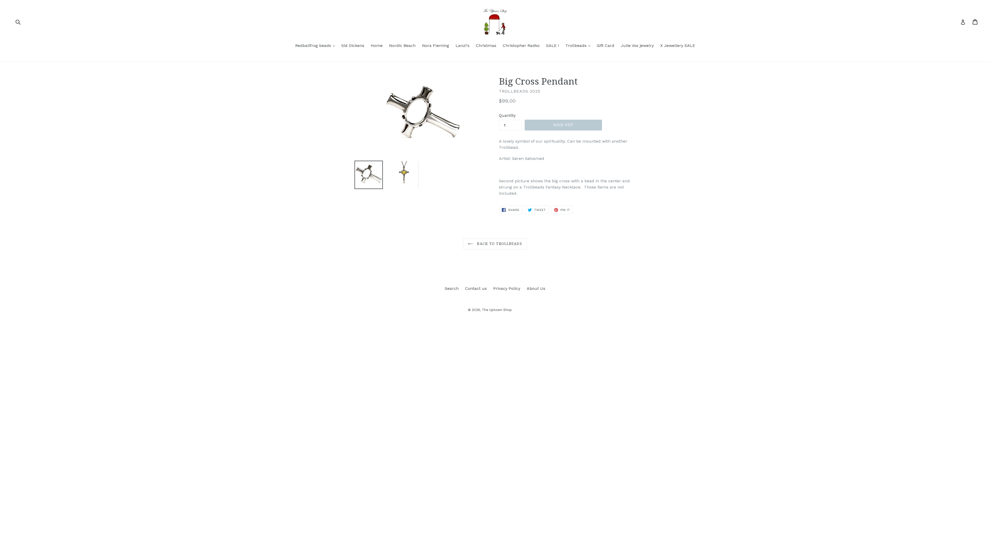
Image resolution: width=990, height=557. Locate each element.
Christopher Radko (521, 45)
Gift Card (605, 45)
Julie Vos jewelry (637, 45)
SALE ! (552, 45)
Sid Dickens (352, 45)
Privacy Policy (506, 288)
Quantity (507, 115)
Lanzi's (462, 45)
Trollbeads (579, 45)
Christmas (486, 45)
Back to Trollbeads (499, 244)
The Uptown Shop (497, 310)
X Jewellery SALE (677, 45)
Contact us (476, 288)
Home (377, 45)
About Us (536, 288)
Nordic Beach (402, 45)
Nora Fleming (435, 45)
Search (452, 288)
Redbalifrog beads (316, 45)
